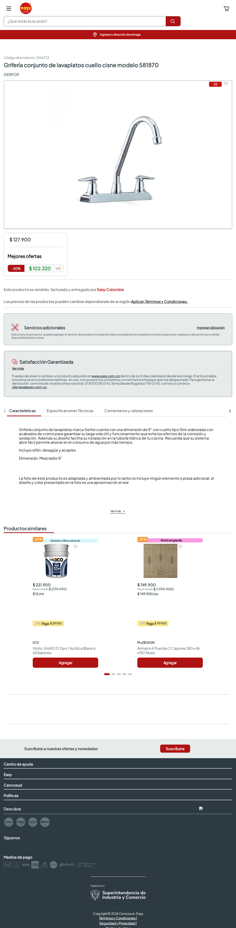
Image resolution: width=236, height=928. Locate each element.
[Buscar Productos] (173, 21)
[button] (118, 34)
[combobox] (92, 21)
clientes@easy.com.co (29, 387)
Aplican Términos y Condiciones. (159, 301)
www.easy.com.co (106, 376)
